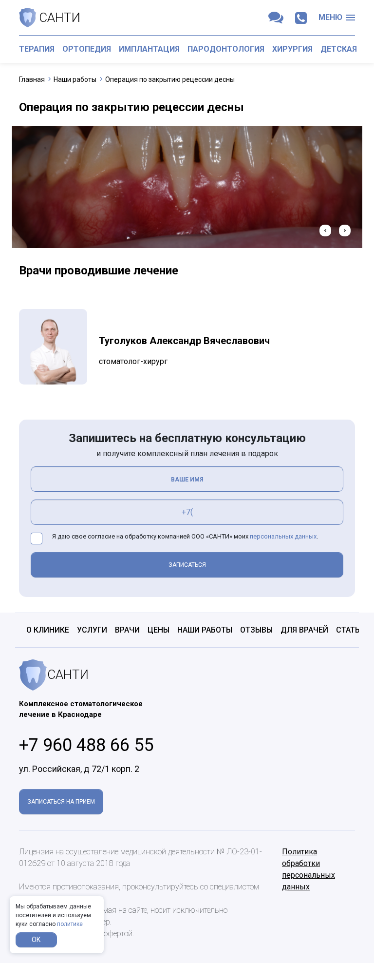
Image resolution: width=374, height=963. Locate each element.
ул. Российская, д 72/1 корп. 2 (79, 769)
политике (70, 924)
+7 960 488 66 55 (86, 745)
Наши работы (75, 79)
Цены (158, 630)
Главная (32, 79)
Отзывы (256, 630)
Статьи (350, 630)
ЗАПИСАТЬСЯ (187, 564)
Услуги (92, 630)
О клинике (47, 630)
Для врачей (304, 630)
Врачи (127, 630)
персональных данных (283, 536)
